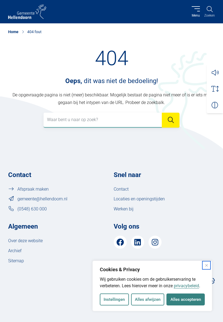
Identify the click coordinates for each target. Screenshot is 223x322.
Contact (121, 189)
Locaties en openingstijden (139, 198)
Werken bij (124, 208)
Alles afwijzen (147, 299)
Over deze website (25, 240)
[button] (215, 72)
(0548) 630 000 (32, 208)
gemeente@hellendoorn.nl (42, 198)
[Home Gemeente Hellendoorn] (27, 11)
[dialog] (152, 286)
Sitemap (16, 260)
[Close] (206, 265)
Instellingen (114, 299)
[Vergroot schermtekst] (215, 89)
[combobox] (111, 120)
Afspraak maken (33, 189)
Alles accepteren (186, 299)
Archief (14, 250)
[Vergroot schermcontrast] (215, 105)
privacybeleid (186, 285)
